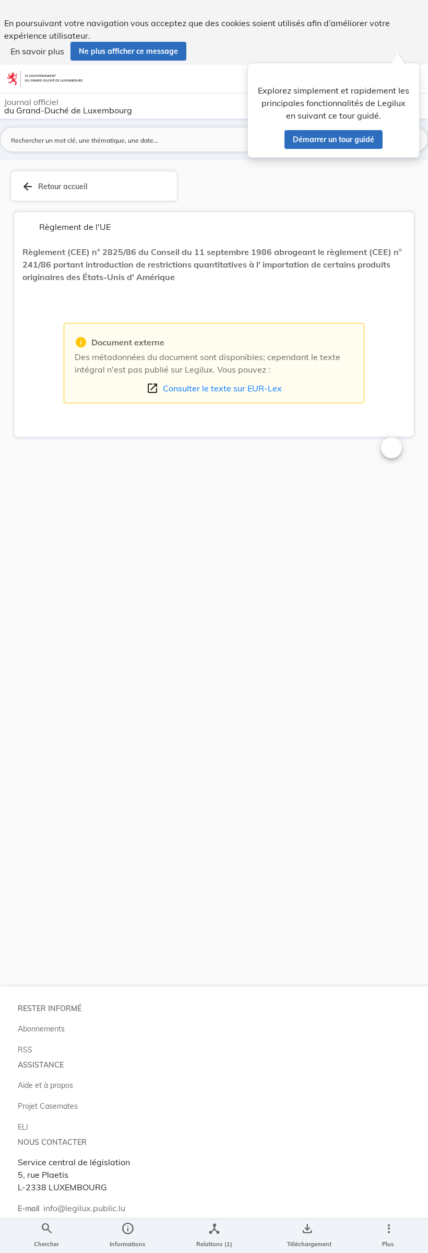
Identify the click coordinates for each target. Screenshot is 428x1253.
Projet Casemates (48, 1106)
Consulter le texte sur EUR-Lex (214, 388)
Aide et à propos (45, 1085)
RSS (25, 1049)
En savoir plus (37, 51)
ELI (23, 1127)
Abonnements (41, 1029)
